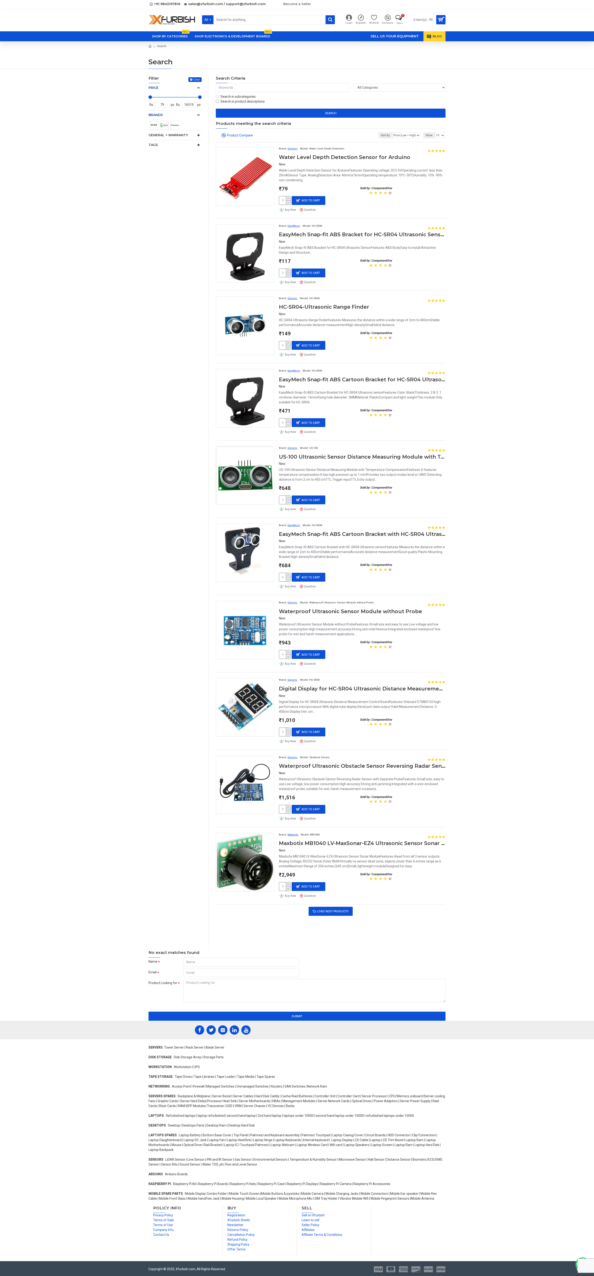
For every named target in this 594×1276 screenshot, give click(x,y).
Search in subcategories (238, 96)
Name (152, 961)
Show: (429, 135)
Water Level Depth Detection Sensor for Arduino (344, 157)
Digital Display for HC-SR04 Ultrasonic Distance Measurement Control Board (362, 689)
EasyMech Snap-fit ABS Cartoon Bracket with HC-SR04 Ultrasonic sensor (362, 534)
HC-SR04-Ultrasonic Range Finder (324, 307)
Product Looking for (162, 983)
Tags (153, 145)
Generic (292, 148)
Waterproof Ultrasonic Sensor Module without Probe (350, 611)
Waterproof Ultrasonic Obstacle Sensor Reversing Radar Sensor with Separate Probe (362, 766)
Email (152, 972)
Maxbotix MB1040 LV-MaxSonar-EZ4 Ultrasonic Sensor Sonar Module (362, 843)
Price (153, 88)
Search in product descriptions (242, 101)
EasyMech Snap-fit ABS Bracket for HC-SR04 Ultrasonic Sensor (362, 234)
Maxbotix (292, 834)
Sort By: (386, 135)
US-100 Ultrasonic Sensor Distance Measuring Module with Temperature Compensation (362, 457)
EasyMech (293, 225)
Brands (155, 115)
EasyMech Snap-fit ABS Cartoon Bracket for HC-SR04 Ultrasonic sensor (362, 379)
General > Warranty (168, 135)
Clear (196, 79)
